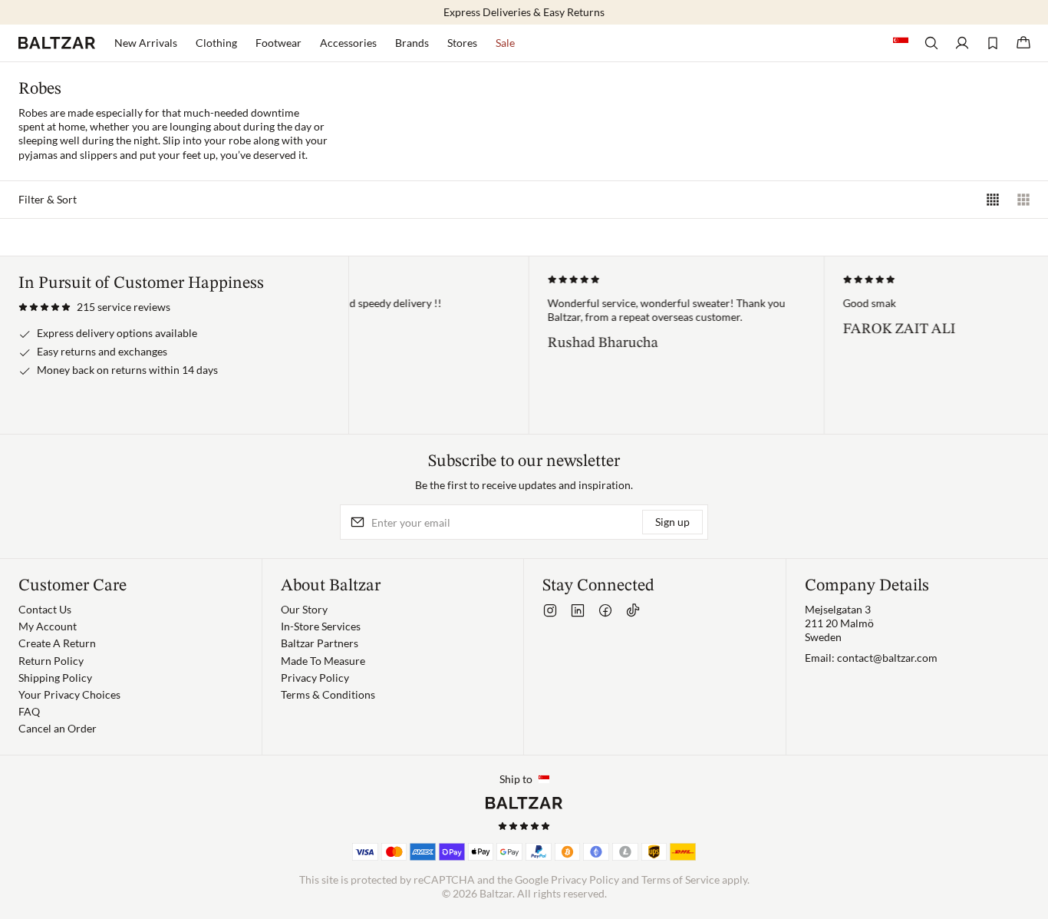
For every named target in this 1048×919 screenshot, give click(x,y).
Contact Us (44, 609)
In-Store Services (321, 626)
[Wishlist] (992, 43)
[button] (94, 307)
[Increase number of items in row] (992, 199)
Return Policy (51, 660)
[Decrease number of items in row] (1023, 199)
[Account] (962, 43)
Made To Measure (323, 660)
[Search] (931, 43)
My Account (47, 626)
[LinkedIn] (577, 610)
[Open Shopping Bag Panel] (1023, 43)
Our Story (304, 609)
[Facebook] (605, 610)
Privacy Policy (315, 677)
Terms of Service (680, 879)
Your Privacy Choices (69, 694)
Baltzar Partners (319, 643)
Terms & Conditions (328, 694)
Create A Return (57, 643)
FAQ (29, 711)
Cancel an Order (57, 728)
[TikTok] (633, 610)
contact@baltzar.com (887, 657)
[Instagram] (550, 610)
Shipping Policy (55, 677)
